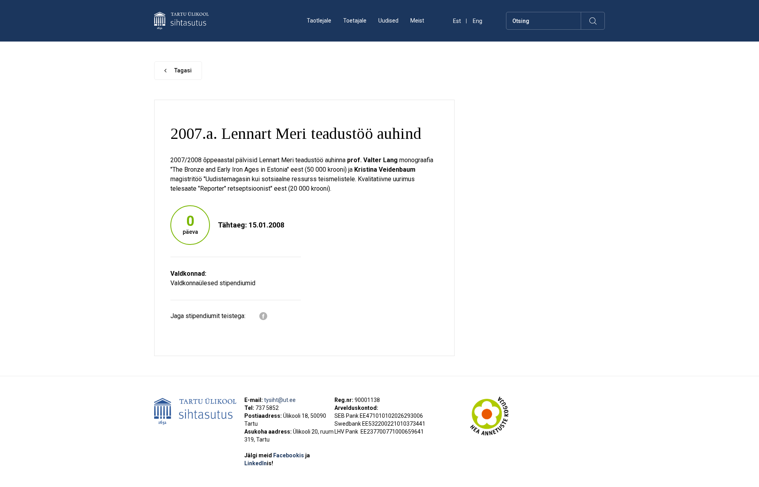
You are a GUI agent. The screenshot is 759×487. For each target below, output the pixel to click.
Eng (477, 21)
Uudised (388, 20)
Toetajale (354, 20)
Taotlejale (319, 20)
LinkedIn (258, 463)
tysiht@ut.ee (280, 400)
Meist (417, 20)
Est (457, 21)
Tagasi (183, 70)
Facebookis (289, 455)
